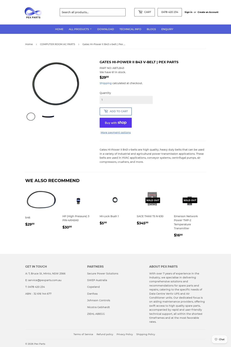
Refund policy (105, 334)
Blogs (151, 29)
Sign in (188, 12)
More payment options (116, 132)
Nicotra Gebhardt (98, 307)
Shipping (106, 83)
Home (59, 29)
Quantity (105, 93)
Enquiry (167, 29)
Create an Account (208, 12)
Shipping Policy (145, 334)
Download (105, 29)
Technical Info (130, 29)
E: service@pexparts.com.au (43, 280)
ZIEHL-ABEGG (96, 313)
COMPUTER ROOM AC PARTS (57, 44)
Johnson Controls (98, 300)
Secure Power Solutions (102, 273)
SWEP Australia (97, 280)
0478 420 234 (169, 12)
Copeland (93, 286)
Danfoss (92, 293)
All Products (79, 29)
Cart (147, 12)
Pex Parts (39, 343)
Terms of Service (83, 334)
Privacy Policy (125, 334)
